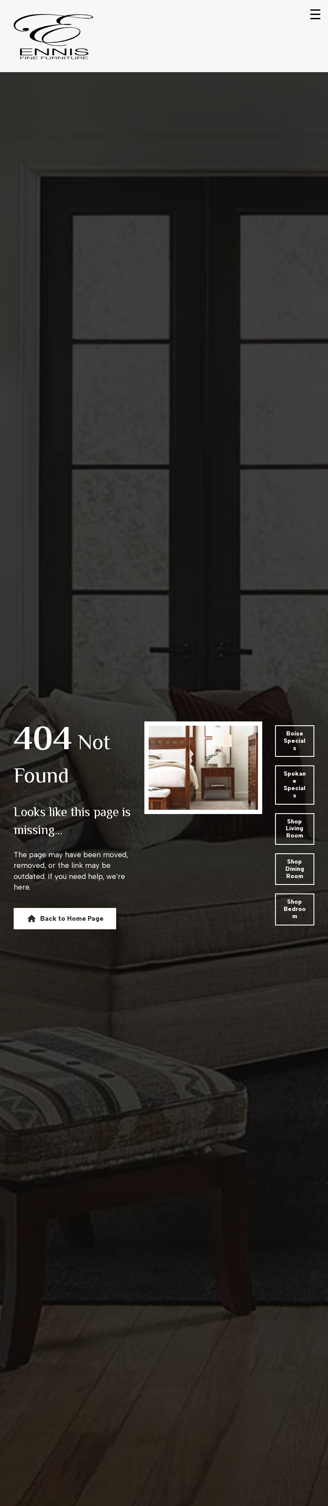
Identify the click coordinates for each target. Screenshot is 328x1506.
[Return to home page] (53, 36)
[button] (65, 918)
